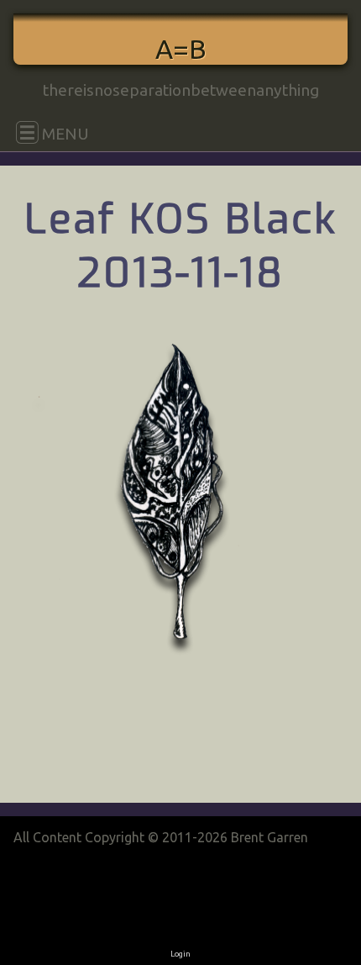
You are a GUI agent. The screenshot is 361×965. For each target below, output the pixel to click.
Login (180, 953)
